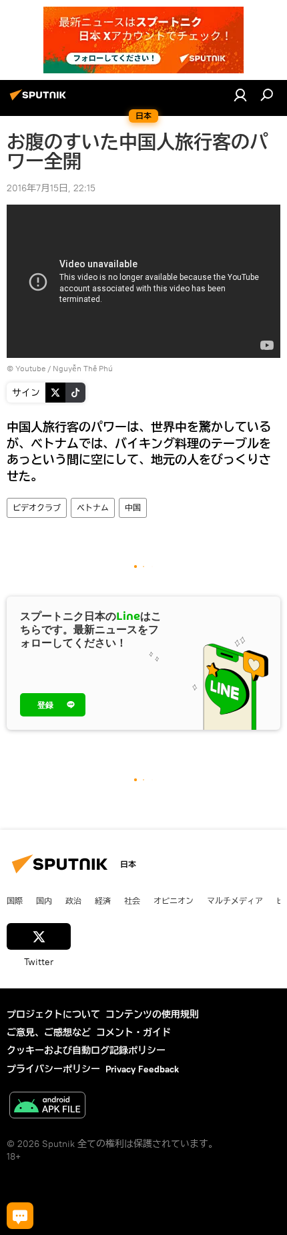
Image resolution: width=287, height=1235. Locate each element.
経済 (103, 900)
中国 (133, 508)
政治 (73, 900)
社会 (132, 900)
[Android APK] (47, 1107)
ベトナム (93, 508)
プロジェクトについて (53, 1014)
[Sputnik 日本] (40, 100)
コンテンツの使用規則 (152, 1014)
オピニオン (174, 900)
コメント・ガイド (133, 1032)
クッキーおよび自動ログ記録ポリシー (86, 1050)
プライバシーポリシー (53, 1069)
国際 (15, 900)
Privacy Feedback (142, 1069)
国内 (44, 900)
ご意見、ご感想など (49, 1032)
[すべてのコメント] (20, 1215)
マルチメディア (235, 900)
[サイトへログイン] (240, 94)
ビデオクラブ (37, 508)
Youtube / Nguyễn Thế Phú (64, 368)
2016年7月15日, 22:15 (51, 188)
